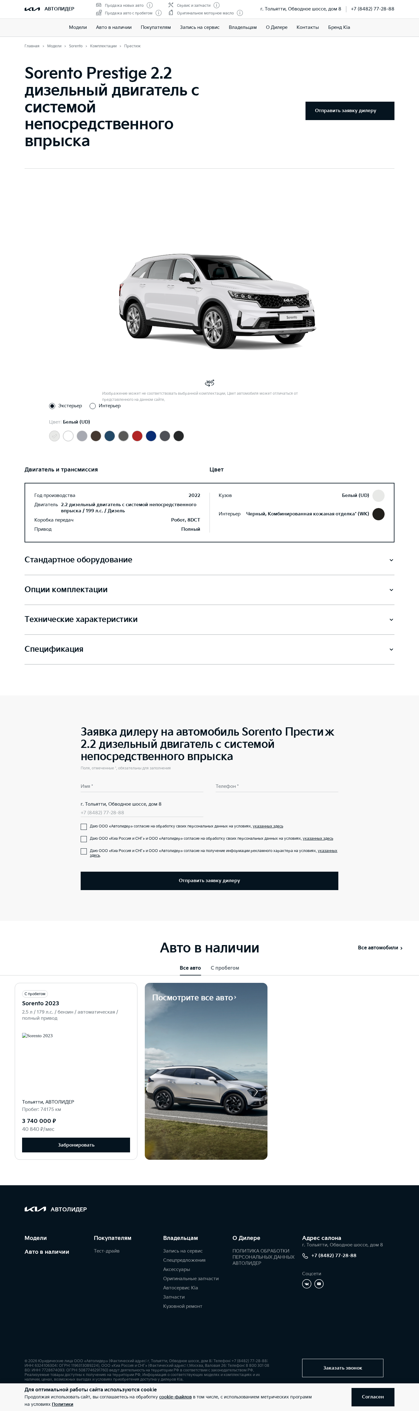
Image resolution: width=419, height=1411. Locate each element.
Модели (78, 27)
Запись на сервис (200, 27)
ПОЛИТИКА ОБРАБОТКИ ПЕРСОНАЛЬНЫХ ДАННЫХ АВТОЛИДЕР (263, 1257)
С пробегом (225, 968)
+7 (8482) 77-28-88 (372, 9)
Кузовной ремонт (182, 1306)
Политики (62, 1404)
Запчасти (174, 1297)
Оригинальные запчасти (191, 1279)
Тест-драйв (107, 1251)
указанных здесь (268, 826)
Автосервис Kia (180, 1288)
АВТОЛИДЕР (59, 9)
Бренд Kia (339, 27)
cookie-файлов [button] (175, 1397)
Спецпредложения (184, 1260)
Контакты (308, 27)
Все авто (190, 968)
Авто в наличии (114, 27)
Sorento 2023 (40, 1003)
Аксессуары (176, 1269)
